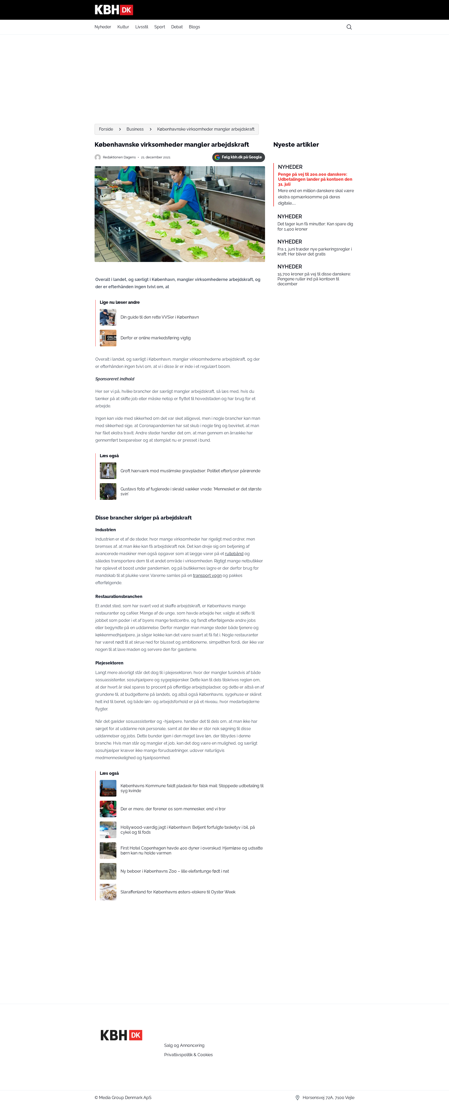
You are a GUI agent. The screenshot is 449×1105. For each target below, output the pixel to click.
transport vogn (207, 575)
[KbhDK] (224, 10)
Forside (106, 129)
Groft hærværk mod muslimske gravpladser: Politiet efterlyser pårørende (190, 470)
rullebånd (234, 553)
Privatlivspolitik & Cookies (188, 1054)
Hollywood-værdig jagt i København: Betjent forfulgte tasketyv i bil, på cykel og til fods (188, 830)
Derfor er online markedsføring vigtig (156, 337)
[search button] (349, 27)
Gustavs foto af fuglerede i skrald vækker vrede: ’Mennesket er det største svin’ (191, 491)
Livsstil (141, 26)
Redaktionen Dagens (119, 157)
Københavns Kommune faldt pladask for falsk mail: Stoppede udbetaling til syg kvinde (192, 788)
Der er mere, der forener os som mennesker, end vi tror (173, 808)
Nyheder (103, 26)
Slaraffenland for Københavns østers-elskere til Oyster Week (178, 892)
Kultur (123, 26)
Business (135, 129)
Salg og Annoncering (184, 1045)
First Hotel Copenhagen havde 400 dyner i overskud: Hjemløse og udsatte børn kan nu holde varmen (192, 850)
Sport (159, 26)
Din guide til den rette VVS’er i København (160, 317)
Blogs (194, 26)
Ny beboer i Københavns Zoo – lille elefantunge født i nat (175, 871)
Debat (177, 26)
